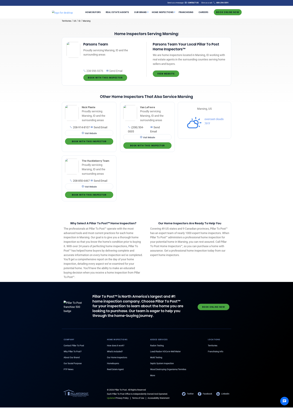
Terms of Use (138, 398)
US (75, 21)
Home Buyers (93, 12)
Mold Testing (156, 357)
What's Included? (115, 351)
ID (79, 21)
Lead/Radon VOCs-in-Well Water (165, 351)
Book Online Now (227, 12)
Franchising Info (215, 351)
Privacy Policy (118, 398)
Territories (66, 21)
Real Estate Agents (117, 12)
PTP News (68, 369)
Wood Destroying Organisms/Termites (168, 369)
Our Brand (140, 12)
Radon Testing (157, 345)
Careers (203, 12)
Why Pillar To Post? (73, 351)
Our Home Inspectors (117, 357)
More (152, 375)
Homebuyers (113, 363)
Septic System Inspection (162, 363)
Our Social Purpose (73, 363)
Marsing (86, 21)
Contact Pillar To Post (74, 345)
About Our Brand (72, 357)
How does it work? (115, 345)
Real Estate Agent (115, 369)
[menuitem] (93, 12)
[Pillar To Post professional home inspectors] (62, 12)
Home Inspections (163, 12)
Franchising (186, 12)
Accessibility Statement (159, 398)
